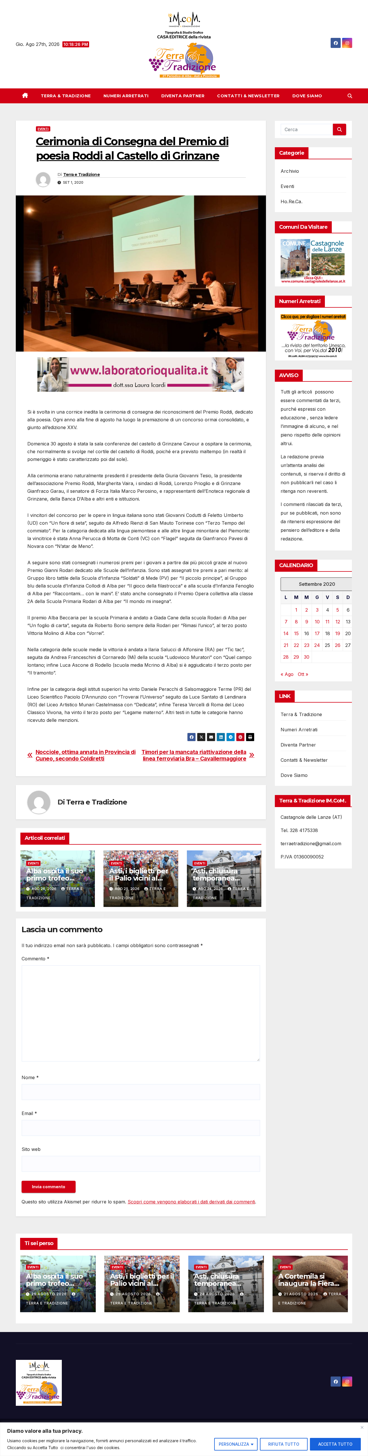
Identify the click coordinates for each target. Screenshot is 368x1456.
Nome (30, 1077)
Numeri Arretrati (126, 95)
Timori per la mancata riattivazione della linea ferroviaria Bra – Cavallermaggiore (193, 755)
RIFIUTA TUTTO (283, 1444)
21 (286, 645)
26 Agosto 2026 (49, 1294)
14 (286, 633)
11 (327, 622)
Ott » (303, 674)
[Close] (362, 1427)
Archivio (290, 171)
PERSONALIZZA (234, 1444)
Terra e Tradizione (81, 174)
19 (337, 633)
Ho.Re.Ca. (291, 201)
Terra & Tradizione (66, 95)
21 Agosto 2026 (301, 1294)
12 (338, 622)
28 (286, 657)
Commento (35, 958)
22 (296, 645)
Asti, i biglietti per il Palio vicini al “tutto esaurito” (138, 878)
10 (317, 622)
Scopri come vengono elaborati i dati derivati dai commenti (191, 1202)
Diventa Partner (183, 95)
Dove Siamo (307, 95)
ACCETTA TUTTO (335, 1444)
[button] (350, 96)
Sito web (31, 1149)
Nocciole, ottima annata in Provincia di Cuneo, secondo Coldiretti (86, 755)
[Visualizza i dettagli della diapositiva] (140, 374)
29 (296, 657)
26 (337, 645)
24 (317, 645)
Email (29, 1113)
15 (296, 633)
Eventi (43, 129)
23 (306, 645)
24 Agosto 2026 (218, 1294)
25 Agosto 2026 (134, 1294)
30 (306, 657)
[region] (184, 1439)
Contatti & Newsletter (248, 95)
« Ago (287, 674)
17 (317, 633)
